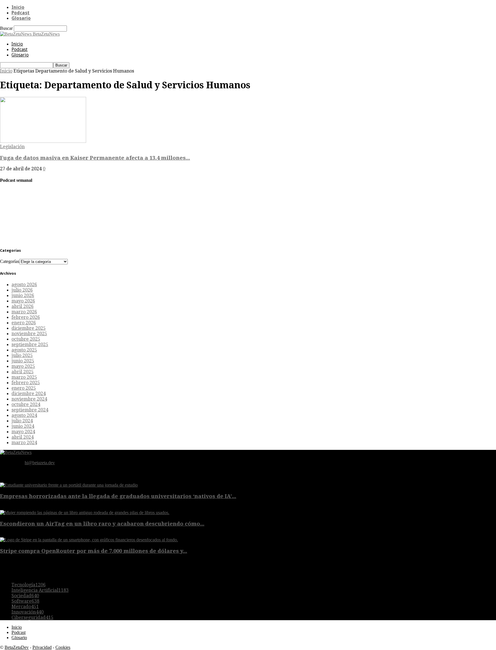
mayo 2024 (23, 431)
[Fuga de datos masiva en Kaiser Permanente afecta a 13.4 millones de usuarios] (43, 141)
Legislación (12, 146)
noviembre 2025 (29, 333)
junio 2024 (22, 426)
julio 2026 (22, 290)
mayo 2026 (23, 301)
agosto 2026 (24, 284)
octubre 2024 (25, 404)
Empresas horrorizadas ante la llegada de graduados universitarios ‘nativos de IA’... (118, 496)
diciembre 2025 (28, 328)
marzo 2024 (24, 442)
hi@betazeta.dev (40, 462)
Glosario (21, 18)
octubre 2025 (25, 339)
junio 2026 (22, 295)
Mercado (25, 606)
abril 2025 (22, 371)
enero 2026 (23, 322)
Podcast (20, 12)
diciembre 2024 (28, 393)
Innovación (27, 612)
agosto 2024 (24, 415)
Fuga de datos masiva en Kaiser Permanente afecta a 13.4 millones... (95, 158)
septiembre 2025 (29, 344)
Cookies (62, 647)
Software (25, 601)
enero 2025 (23, 388)
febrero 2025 (25, 382)
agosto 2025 (24, 350)
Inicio (17, 7)
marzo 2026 (24, 312)
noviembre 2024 (29, 399)
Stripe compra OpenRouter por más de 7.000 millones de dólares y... (93, 551)
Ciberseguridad (32, 617)
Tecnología (28, 584)
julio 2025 (22, 355)
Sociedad (25, 595)
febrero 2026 (25, 317)
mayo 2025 (23, 366)
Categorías (9, 261)
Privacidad (42, 647)
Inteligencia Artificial (40, 590)
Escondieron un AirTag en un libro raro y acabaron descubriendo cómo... (102, 524)
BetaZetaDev (17, 647)
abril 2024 (22, 437)
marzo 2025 (24, 377)
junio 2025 (22, 361)
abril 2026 (22, 306)
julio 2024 (22, 420)
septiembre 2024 (29, 410)
